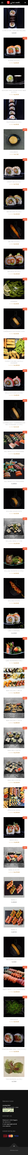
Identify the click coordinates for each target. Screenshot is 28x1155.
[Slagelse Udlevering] (14, 2)
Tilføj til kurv (14, 33)
